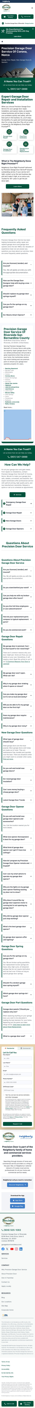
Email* (5, 1070)
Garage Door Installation (7, 149)
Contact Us (5, 1282)
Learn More (18, 186)
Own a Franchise (7, 1278)
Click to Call (27, 16)
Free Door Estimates (23, 136)
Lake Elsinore (9, 389)
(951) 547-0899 (18, 89)
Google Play (19, 1206)
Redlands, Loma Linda (12, 402)
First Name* (6, 1054)
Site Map (4, 1306)
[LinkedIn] (20, 1249)
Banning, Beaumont (11, 368)
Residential (10, 1048)
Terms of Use (5, 1361)
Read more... (8, 407)
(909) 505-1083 (12, 1230)
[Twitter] (7, 1249)
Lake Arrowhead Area (12, 387)
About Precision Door (9, 1274)
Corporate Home (7, 1310)
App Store (18, 1200)
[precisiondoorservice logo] (17, 1221)
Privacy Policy (9, 1108)
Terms (27, 1106)
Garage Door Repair (7, 136)
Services (18, 494)
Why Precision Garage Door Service (14, 1269)
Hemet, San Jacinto (11, 383)
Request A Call (17, 1124)
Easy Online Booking (10, 16)
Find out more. (8, 759)
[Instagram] (16, 1249)
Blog (3, 1297)
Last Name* (6, 1062)
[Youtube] (11, 1249)
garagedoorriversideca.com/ (11, 1244)
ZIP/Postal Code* (8, 1086)
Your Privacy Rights (7, 1376)
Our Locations (6, 1302)
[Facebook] (2, 1249)
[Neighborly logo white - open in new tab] (6, 1)
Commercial (27, 1048)
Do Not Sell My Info (7, 1373)
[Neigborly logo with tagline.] (26, 1137)
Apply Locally (6, 1286)
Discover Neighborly (16, 1185)
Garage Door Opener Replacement (24, 150)
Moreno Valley (9, 392)
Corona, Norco (10, 376)
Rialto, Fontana (10, 404)
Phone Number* (8, 1078)
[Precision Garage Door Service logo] (8, 1137)
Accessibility (5, 1369)
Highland (8, 385)
